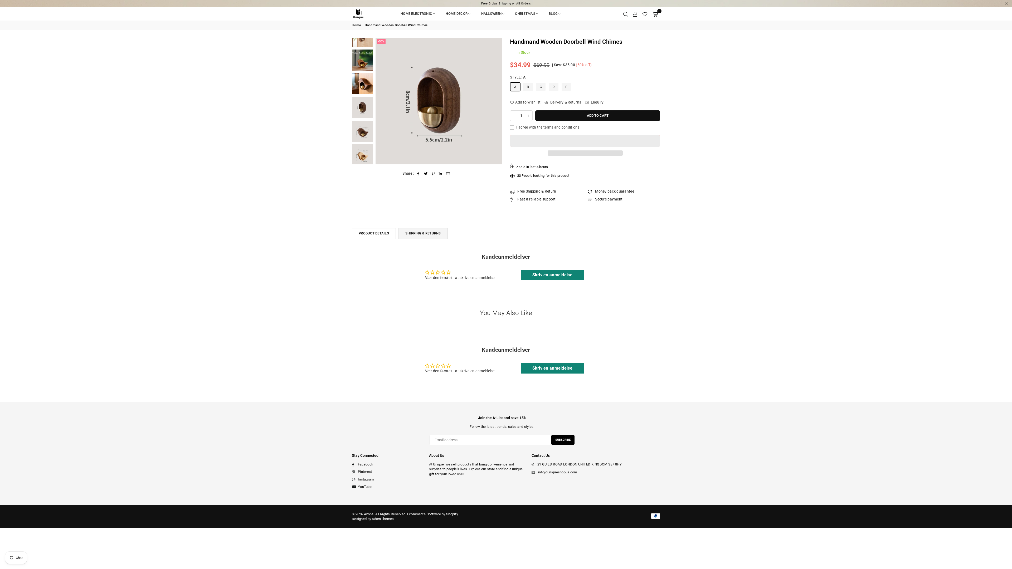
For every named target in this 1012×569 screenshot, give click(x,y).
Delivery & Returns (565, 102)
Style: (518, 77)
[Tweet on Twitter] (426, 173)
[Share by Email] (448, 173)
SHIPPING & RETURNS (423, 233)
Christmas (525, 14)
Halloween (491, 14)
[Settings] (635, 13)
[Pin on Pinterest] (433, 173)
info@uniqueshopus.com (557, 472)
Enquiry (597, 102)
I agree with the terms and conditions (547, 127)
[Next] (494, 101)
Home (356, 25)
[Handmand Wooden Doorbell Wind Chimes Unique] (362, 60)
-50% (381, 41)
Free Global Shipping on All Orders (506, 3)
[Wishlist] (645, 13)
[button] (655, 13)
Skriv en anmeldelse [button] (552, 274)
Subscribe (563, 440)
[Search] (625, 13)
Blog (553, 14)
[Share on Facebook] (418, 173)
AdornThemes (383, 519)
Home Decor (457, 14)
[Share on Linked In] (440, 173)
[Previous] (382, 101)
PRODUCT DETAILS (374, 233)
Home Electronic (416, 14)
